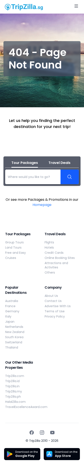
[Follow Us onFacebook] (31, 432)
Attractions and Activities (56, 265)
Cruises (10, 258)
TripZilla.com (14, 376)
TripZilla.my (13, 391)
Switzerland (13, 342)
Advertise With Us (58, 306)
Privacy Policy (55, 316)
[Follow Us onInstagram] (42, 432)
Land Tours (13, 247)
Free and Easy (15, 253)
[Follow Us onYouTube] (52, 432)
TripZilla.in (12, 386)
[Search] (70, 177)
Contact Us (53, 301)
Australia (11, 301)
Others (50, 272)
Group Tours (14, 242)
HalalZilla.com (15, 402)
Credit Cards (54, 253)
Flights (49, 242)
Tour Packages (24, 162)
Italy (8, 316)
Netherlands (14, 327)
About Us (51, 296)
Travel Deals (59, 162)
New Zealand (14, 332)
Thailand (11, 347)
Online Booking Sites (60, 258)
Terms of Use (55, 311)
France (10, 306)
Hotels (49, 247)
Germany (12, 311)
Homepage (42, 204)
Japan (9, 321)
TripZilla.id (12, 381)
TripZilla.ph (13, 396)
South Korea (14, 337)
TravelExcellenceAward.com (26, 407)
